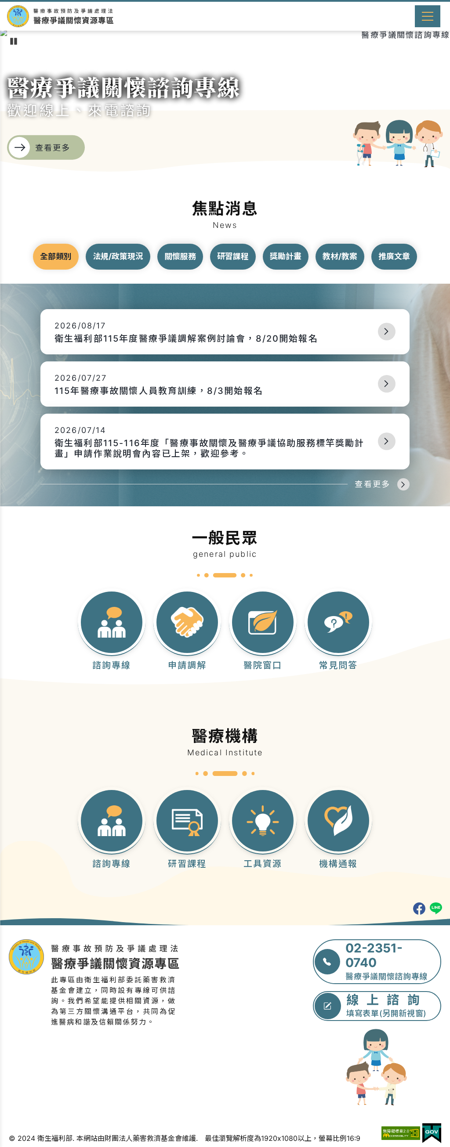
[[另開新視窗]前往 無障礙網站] (400, 1133)
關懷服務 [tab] (180, 256)
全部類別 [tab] (56, 256)
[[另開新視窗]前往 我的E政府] (431, 1133)
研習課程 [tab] (233, 256)
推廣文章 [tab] (394, 256)
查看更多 (372, 484)
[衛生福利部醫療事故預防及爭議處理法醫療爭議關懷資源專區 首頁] (60, 16)
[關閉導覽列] (427, 16)
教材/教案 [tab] (340, 256)
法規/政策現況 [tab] (118, 256)
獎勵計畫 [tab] (285, 256)
